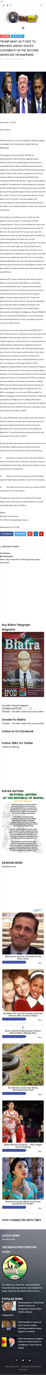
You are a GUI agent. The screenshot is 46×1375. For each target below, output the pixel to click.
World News (17, 36)
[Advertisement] (23, 768)
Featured (5, 36)
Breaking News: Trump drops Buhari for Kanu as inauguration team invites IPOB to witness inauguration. (23, 1309)
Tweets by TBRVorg (10, 747)
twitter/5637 (23, 1224)
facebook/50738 (8, 1224)
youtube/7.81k (38, 1224)
